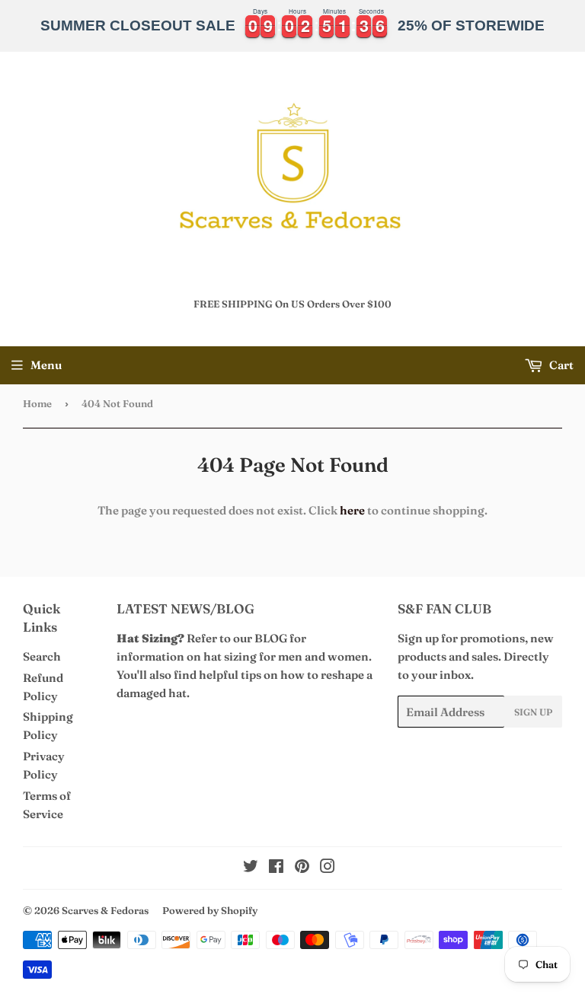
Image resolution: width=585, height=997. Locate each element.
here (352, 510)
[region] (292, 26)
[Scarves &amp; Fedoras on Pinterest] (302, 868)
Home (37, 403)
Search (42, 656)
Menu (46, 365)
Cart (560, 365)
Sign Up (533, 712)
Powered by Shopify (209, 910)
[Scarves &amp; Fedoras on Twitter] (250, 868)
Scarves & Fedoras (105, 910)
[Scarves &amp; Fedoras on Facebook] (276, 868)
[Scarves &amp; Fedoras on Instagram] (327, 868)
